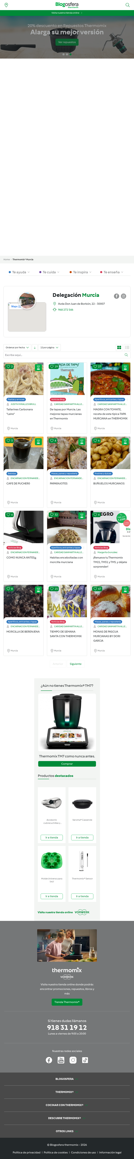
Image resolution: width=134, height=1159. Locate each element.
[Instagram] (73, 1060)
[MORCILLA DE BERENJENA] (23, 605)
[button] (128, 5)
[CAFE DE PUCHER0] (23, 457)
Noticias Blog (58, 399)
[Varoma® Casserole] (82, 802)
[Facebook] (49, 1060)
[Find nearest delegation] (6, 5)
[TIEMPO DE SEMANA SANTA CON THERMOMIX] (67, 605)
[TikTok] (85, 1060)
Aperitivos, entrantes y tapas (109, 399)
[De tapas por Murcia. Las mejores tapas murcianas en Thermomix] (67, 383)
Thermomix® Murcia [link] (23, 259)
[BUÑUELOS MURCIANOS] (110, 457)
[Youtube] (61, 1060)
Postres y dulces (103, 473)
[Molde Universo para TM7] (52, 861)
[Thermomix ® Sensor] (82, 861)
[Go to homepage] (67, 5)
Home (6, 259)
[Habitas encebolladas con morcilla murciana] (67, 531)
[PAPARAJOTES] (67, 457)
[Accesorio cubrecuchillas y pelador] (52, 802)
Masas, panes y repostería (64, 473)
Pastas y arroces (16, 399)
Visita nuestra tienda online (65, 13)
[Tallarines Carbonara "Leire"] (23, 383)
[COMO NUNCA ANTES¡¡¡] (23, 531)
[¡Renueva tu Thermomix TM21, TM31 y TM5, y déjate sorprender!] (110, 531)
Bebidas (12, 473)
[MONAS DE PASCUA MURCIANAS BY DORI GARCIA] (110, 605)
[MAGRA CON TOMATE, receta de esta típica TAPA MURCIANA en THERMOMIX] (110, 383)
